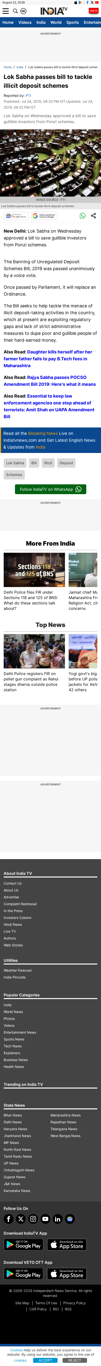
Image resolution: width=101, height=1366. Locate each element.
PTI (28, 95)
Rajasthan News (63, 1122)
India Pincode (14, 977)
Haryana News (15, 1129)
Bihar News (13, 1115)
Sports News (14, 1039)
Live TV (10, 931)
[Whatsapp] (83, 216)
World (56, 22)
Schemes (14, 474)
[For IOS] (67, 1274)
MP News (11, 1142)
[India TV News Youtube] (97, 2)
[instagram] (33, 1219)
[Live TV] (94, 11)
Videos (25, 22)
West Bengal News (65, 1136)
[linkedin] (58, 1219)
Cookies (16, 1350)
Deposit (66, 463)
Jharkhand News (17, 1136)
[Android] (80, 2)
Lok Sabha (15, 463)
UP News (11, 1163)
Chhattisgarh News (19, 1170)
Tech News (13, 1046)
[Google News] (16, 216)
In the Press (13, 911)
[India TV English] (53, 11)
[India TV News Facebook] (87, 2)
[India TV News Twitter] (92, 2)
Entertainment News (20, 1032)
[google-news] (70, 1219)
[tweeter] (21, 1219)
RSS (68, 1309)
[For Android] (23, 1274)
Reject (74, 1360)
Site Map (22, 1303)
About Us (11, 890)
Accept (45, 1360)
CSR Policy (38, 1309)
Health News (14, 1067)
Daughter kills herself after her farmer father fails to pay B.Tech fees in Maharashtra (48, 358)
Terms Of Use (46, 1303)
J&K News (12, 1184)
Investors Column (17, 917)
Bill (34, 463)
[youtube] (45, 1219)
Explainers (12, 1053)
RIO (56, 1309)
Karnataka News (17, 1191)
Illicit (48, 463)
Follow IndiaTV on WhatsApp (46, 489)
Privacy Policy (74, 1303)
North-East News (17, 1149)
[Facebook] (8, 1219)
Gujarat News (14, 1177)
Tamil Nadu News (18, 1156)
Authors (10, 938)
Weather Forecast (18, 970)
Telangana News (63, 1129)
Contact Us (13, 883)
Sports (72, 22)
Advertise (11, 897)
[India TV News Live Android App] (23, 1245)
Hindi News (13, 924)
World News (13, 1012)
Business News (16, 1060)
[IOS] (75, 2)
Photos (9, 1018)
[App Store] (67, 1245)
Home (7, 22)
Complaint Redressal (20, 904)
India (41, 22)
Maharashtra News (65, 1115)
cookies (20, 1360)
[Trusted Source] (43, 216)
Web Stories (13, 945)
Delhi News (13, 1122)
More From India (50, 543)
